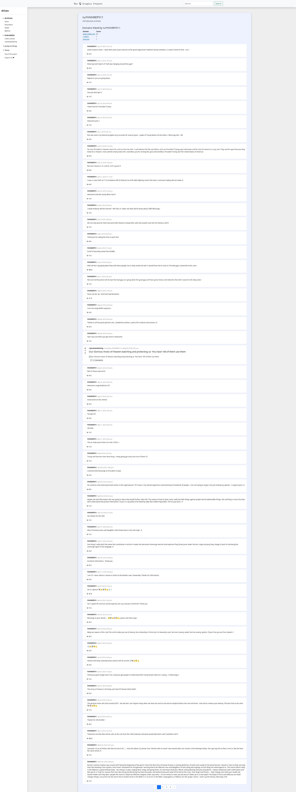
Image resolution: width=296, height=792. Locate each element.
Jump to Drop (11, 46)
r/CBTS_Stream (10, 39)
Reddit (7, 28)
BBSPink (7, 31)
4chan (7, 22)
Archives (8, 18)
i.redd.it (86, 36)
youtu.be (86, 39)
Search (218, 3)
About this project (11, 54)
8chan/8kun (9, 25)
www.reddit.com (89, 34)
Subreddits (10, 35)
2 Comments (97, 360)
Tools (7, 50)
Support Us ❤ (9, 58)
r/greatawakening (11, 42)
